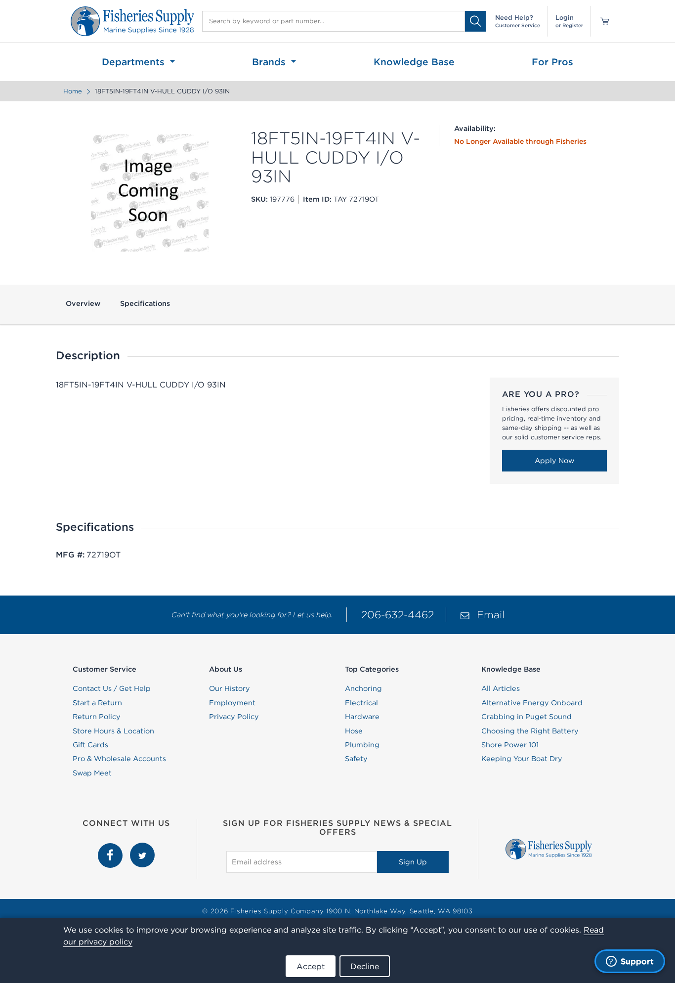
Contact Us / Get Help (112, 688)
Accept (310, 966)
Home (72, 91)
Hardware (362, 716)
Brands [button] (270, 62)
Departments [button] (135, 62)
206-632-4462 (397, 614)
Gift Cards (90, 744)
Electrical (361, 702)
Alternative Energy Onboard (532, 702)
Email (491, 614)
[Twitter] (142, 848)
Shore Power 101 (510, 744)
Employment (232, 702)
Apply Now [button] (554, 460)
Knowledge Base (414, 62)
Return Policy (97, 716)
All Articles (500, 688)
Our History (229, 688)
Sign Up (413, 861)
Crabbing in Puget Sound (526, 716)
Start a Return (97, 702)
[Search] (475, 21)
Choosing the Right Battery (530, 731)
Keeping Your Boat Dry (521, 758)
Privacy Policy (234, 716)
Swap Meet (92, 773)
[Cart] (601, 21)
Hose (354, 731)
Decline (364, 966)
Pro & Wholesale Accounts (119, 758)
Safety (356, 758)
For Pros (552, 62)
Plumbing (362, 744)
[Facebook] (111, 848)
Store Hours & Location (113, 731)
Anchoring (363, 688)
